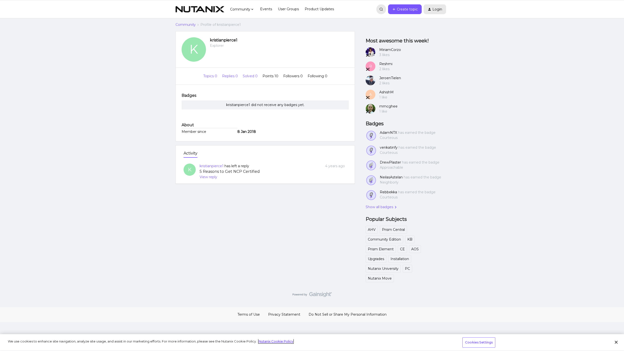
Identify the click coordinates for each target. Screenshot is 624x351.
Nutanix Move (380, 278)
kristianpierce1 (223, 40)
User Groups (288, 9)
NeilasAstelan (391, 177)
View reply (208, 177)
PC (407, 268)
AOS (415, 249)
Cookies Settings (479, 342)
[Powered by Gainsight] (312, 295)
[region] (312, 342)
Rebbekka (388, 192)
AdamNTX (388, 132)
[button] (405, 9)
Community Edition (384, 239)
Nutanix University (383, 268)
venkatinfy (389, 147)
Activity (190, 153)
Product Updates (319, 9)
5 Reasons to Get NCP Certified (230, 171)
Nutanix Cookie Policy (276, 341)
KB (409, 239)
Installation (399, 259)
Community (186, 24)
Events (266, 9)
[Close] (616, 342)
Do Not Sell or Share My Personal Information (348, 314)
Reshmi (385, 64)
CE (402, 249)
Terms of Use (248, 314)
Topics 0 (210, 76)
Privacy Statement (284, 314)
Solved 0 (251, 76)
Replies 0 (230, 76)
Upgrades (376, 259)
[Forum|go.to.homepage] (200, 9)
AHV (372, 229)
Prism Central (393, 229)
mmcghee (388, 106)
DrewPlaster (390, 162)
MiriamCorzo (390, 50)
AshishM (386, 92)
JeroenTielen (390, 78)
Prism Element (381, 249)
